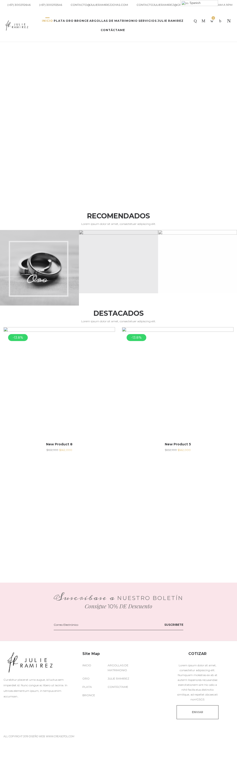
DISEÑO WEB (37, 736)
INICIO (86, 665)
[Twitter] (15, 706)
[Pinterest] (26, 706)
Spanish (194, 3)
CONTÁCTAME (118, 687)
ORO (86, 678)
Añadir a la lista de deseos (108, 334)
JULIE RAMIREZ (118, 678)
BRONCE (88, 695)
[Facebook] (5, 706)
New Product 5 (178, 444)
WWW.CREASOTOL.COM (60, 736)
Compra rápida (59, 389)
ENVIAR (197, 712)
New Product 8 (59, 444)
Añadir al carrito (59, 450)
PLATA (87, 687)
